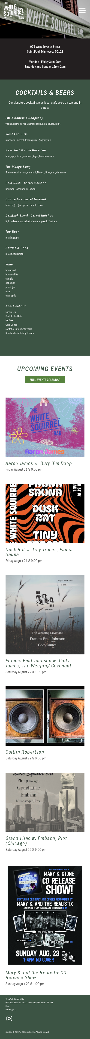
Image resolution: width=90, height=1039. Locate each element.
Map (7, 1005)
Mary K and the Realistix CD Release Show (45, 927)
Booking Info (11, 1009)
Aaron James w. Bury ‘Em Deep (45, 437)
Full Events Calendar (45, 379)
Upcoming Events (45, 368)
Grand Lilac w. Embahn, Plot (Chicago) (45, 815)
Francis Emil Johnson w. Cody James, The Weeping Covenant (45, 627)
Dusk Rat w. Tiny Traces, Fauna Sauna (45, 526)
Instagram (9, 1018)
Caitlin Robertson (45, 726)
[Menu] (83, 11)
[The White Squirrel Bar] (31, 10)
